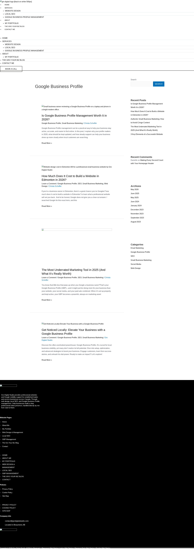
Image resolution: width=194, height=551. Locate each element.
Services (8, 8)
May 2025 (135, 197)
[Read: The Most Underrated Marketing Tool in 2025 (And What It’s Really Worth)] (77, 247)
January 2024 (136, 206)
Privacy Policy (7, 489)
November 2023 (137, 214)
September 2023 (137, 218)
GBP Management (9, 439)
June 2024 (135, 202)
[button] (97, 35)
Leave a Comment (49, 184)
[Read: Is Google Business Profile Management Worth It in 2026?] (77, 108)
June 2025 (135, 193)
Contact (5, 446)
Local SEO (10, 14)
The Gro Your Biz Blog (14, 26)
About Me (5, 425)
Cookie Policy (7, 492)
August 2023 (136, 222)
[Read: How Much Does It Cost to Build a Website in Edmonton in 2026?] (77, 168)
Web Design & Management (12, 432)
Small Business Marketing (72, 123)
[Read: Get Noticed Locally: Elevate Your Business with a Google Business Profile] (73, 324)
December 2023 (137, 210)
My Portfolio (11, 23)
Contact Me (10, 29)
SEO (80, 184)
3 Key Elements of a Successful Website (147, 134)
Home (7, 5)
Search (133, 80)
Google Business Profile (51, 123)
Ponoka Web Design (103, 548)
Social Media (136, 264)
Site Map (5, 496)
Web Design (136, 268)
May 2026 (135, 189)
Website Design (13, 11)
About (7, 20)
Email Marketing (137, 248)
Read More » (47, 143)
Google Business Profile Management (24, 17)
